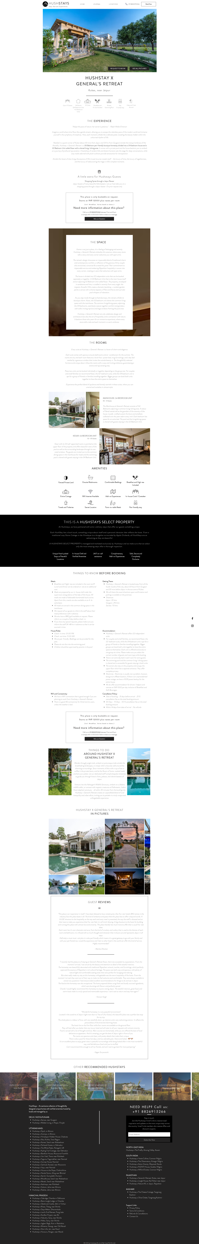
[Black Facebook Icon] (192, 618)
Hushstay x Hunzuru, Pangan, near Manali (47, 1231)
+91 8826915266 (95, 212)
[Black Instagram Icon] (192, 625)
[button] (113, 4)
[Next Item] (153, 41)
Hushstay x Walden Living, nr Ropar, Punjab (48, 1122)
